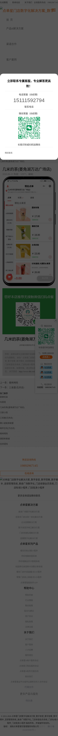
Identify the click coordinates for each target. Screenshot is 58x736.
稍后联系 (9, 153)
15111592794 (29, 100)
